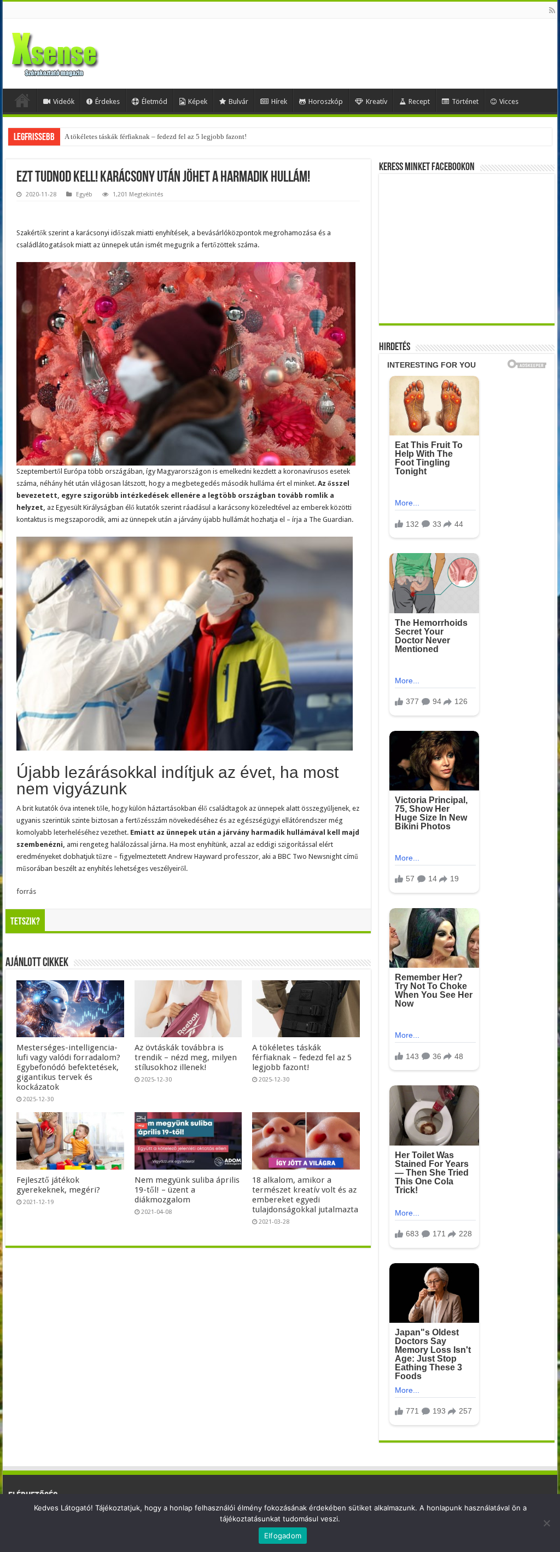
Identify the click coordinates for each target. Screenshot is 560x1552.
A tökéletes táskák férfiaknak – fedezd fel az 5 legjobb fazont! (156, 136)
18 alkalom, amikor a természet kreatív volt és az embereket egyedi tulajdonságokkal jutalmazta (305, 1194)
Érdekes (107, 101)
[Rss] (552, 10)
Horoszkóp (325, 101)
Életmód (154, 101)
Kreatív (376, 101)
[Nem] (546, 1523)
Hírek (279, 101)
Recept (419, 101)
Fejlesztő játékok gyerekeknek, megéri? (58, 1185)
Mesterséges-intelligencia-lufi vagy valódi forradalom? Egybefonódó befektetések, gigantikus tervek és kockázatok (68, 1067)
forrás (26, 891)
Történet (465, 101)
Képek (197, 101)
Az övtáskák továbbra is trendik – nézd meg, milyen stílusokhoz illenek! (186, 1057)
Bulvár (238, 101)
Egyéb (84, 194)
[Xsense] (79, 51)
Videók (63, 101)
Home (22, 100)
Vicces (508, 101)
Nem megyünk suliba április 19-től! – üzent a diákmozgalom (187, 1190)
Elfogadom (282, 1535)
